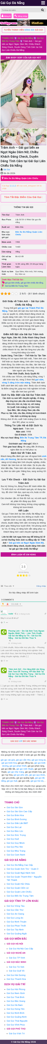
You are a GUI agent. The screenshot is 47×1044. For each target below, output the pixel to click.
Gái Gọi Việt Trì (17, 1033)
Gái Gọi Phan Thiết (16, 925)
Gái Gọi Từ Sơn (16, 967)
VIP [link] (20, 741)
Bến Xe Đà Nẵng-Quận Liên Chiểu (21, 178)
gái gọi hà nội (37, 781)
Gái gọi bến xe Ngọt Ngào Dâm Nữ (26, 543)
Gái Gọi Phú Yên (15, 846)
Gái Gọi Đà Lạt (14, 827)
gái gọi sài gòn (8, 760)
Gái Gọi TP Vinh (17, 957)
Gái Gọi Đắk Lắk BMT (17, 823)
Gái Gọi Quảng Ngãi (17, 933)
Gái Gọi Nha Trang (16, 850)
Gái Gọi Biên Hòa (15, 815)
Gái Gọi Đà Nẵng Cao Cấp (20, 865)
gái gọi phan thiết (18, 766)
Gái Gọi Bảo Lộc (15, 831)
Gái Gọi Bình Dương (17, 819)
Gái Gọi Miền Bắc (15, 938)
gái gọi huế (12, 781)
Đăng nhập (22, 16)
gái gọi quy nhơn (37, 775)
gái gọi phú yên (21, 775)
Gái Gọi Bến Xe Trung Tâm (16, 286)
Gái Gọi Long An (15, 917)
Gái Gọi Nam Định (16, 993)
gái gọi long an (39, 760)
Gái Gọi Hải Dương (16, 975)
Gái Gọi (6, 169)
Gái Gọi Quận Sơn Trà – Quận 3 (22, 868)
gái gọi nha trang (16, 772)
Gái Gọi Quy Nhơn (16, 843)
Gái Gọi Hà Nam (15, 1005)
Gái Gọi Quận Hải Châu (18, 884)
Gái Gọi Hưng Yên (16, 1009)
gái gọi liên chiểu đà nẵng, (32, 283)
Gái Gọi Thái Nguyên (17, 1020)
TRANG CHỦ (8, 38)
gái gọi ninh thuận (24, 769)
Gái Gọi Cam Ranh (16, 854)
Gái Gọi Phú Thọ (16, 1028)
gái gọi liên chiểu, (13, 283)
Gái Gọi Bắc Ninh (16, 962)
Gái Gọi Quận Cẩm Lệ (18, 888)
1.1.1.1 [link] (13, 186)
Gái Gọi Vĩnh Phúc (16, 1024)
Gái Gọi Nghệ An (16, 952)
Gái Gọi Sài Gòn (15, 807)
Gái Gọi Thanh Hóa (16, 979)
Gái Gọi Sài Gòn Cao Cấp (19, 811)
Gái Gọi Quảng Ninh (17, 1016)
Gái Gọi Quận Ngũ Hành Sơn (21, 873)
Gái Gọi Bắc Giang (16, 1001)
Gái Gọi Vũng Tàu (16, 906)
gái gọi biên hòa (9, 763)
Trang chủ (11, 802)
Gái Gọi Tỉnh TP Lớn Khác (21, 900)
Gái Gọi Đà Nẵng (25, 38)
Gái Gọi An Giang (15, 913)
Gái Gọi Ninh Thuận (16, 921)
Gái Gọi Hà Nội (15, 943)
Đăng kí (7, 16)
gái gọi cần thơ (23, 760)
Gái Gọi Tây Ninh (15, 929)
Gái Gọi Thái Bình (15, 997)
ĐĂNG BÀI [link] (29, 30)
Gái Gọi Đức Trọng (16, 835)
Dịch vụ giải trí (14, 984)
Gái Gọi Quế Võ (17, 970)
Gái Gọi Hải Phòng (16, 989)
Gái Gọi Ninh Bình (15, 1013)
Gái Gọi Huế (13, 839)
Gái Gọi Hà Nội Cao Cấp (21, 948)
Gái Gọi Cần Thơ (15, 910)
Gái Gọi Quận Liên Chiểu (19, 891)
